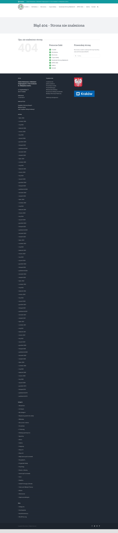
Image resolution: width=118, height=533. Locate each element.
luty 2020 (21, 379)
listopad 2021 (22, 308)
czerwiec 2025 (22, 162)
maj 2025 (21, 165)
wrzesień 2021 (22, 315)
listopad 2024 (22, 186)
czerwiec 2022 (22, 284)
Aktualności (22, 405)
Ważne (20, 490)
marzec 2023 (22, 253)
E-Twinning (21, 429)
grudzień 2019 (22, 386)
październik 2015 (23, 396)
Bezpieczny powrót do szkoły (26, 416)
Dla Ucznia (54, 55)
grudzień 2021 (22, 304)
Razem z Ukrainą (23, 470)
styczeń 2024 (22, 219)
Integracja (21, 446)
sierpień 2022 (22, 277)
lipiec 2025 (21, 158)
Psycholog (21, 466)
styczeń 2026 (22, 138)
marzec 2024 (22, 213)
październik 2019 (23, 393)
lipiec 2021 (21, 321)
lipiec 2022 (21, 281)
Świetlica (21, 480)
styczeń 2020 (22, 382)
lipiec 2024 (21, 199)
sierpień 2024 (22, 196)
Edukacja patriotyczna (24, 433)
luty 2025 (21, 175)
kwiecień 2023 (22, 250)
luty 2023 (21, 257)
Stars (20, 477)
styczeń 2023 (22, 260)
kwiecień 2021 (22, 331)
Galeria (54, 65)
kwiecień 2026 (22, 128)
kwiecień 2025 (22, 169)
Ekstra (20, 439)
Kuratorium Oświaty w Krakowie (54, 91)
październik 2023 (23, 230)
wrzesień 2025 (22, 152)
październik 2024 (23, 189)
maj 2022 (21, 287)
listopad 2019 (22, 389)
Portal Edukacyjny (50, 87)
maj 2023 (21, 247)
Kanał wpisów (22, 510)
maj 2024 (21, 206)
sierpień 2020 (22, 359)
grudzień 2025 (22, 141)
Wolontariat (22, 494)
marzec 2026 (22, 131)
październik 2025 (23, 148)
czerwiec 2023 (22, 243)
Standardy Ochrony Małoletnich (60, 60)
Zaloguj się (21, 506)
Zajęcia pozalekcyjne (24, 497)
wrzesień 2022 (22, 274)
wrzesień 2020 (22, 355)
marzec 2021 (22, 335)
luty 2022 (21, 298)
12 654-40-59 (21, 97)
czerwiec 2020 (22, 365)
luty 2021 (21, 338)
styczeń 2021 (22, 342)
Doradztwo (22, 426)
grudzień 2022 (22, 264)
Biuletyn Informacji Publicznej (53, 93)
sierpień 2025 (22, 155)
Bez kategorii (22, 412)
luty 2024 (21, 216)
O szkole (54, 49)
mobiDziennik (49, 82)
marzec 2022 (22, 294)
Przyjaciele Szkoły (23, 463)
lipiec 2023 (21, 240)
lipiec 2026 (21, 118)
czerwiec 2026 (22, 121)
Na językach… (22, 460)
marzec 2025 (22, 172)
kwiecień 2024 (22, 209)
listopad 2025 (22, 145)
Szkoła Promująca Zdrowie (25, 483)
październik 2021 (23, 311)
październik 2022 (23, 270)
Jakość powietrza (50, 83)
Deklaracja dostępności (52, 97)
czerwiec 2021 (22, 325)
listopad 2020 (22, 348)
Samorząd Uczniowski (24, 473)
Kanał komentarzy (23, 513)
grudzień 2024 (22, 182)
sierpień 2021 (22, 318)
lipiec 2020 (21, 362)
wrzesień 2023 (22, 233)
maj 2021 (21, 328)
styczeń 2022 (22, 301)
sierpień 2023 (22, 236)
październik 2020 (23, 352)
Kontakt (54, 68)
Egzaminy (21, 436)
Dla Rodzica (55, 52)
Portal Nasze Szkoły (51, 85)
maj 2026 (21, 124)
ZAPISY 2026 (55, 62)
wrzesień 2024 (22, 192)
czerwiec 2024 (22, 203)
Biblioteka (21, 419)
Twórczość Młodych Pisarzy (26, 487)
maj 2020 (21, 369)
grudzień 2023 (22, 223)
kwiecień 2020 (22, 372)
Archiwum (21, 409)
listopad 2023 (22, 226)
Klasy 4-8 (21, 453)
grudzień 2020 (22, 345)
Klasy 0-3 (21, 449)
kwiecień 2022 (22, 291)
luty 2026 (21, 135)
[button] (97, 6)
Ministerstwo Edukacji (51, 89)
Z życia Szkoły (55, 57)
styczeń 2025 (22, 179)
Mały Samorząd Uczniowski (26, 456)
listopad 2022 (22, 267)
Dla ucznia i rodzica (24, 422)
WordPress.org (23, 517)
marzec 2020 (22, 376)
